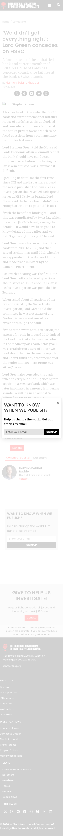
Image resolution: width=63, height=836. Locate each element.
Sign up (51, 432)
